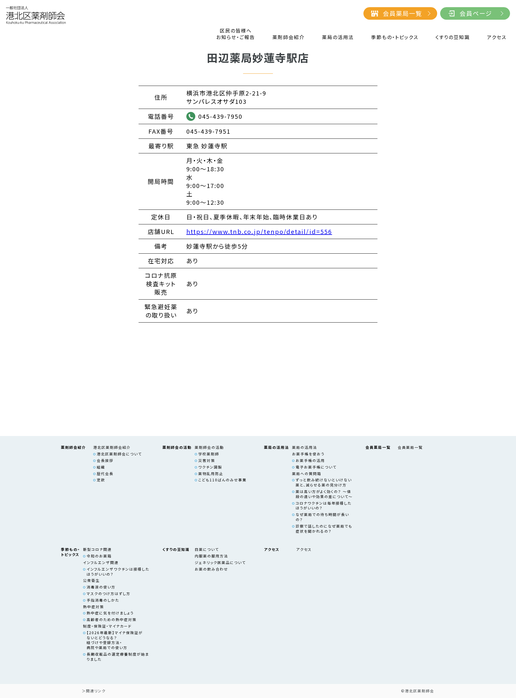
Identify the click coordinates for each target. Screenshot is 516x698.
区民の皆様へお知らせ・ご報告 (235, 34)
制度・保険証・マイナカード (107, 625)
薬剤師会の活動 (209, 447)
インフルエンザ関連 (101, 562)
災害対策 (206, 460)
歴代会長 (105, 473)
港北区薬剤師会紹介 (112, 447)
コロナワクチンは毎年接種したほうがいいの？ (323, 505)
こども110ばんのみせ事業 (222, 479)
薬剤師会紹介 (288, 37)
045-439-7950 (220, 116)
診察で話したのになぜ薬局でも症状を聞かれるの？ (324, 528)
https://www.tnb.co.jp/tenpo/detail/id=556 (259, 231)
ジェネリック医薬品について (220, 562)
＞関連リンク (94, 690)
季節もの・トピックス (394, 37)
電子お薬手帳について (316, 466)
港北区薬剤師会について (119, 453)
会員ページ (476, 13)
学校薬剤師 (208, 453)
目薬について (207, 549)
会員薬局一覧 (402, 13)
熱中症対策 (93, 606)
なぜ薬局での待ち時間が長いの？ (322, 517)
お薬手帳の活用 (310, 460)
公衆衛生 (91, 580)
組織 (101, 466)
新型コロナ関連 (97, 549)
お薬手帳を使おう (308, 453)
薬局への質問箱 (306, 473)
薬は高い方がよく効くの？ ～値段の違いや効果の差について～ (324, 494)
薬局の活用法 (338, 37)
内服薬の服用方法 (211, 555)
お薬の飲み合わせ (211, 568)
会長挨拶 (105, 460)
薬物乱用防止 (210, 473)
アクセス (496, 37)
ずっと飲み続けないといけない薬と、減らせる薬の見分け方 (324, 482)
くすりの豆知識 (452, 37)
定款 (101, 479)
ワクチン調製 (210, 466)
